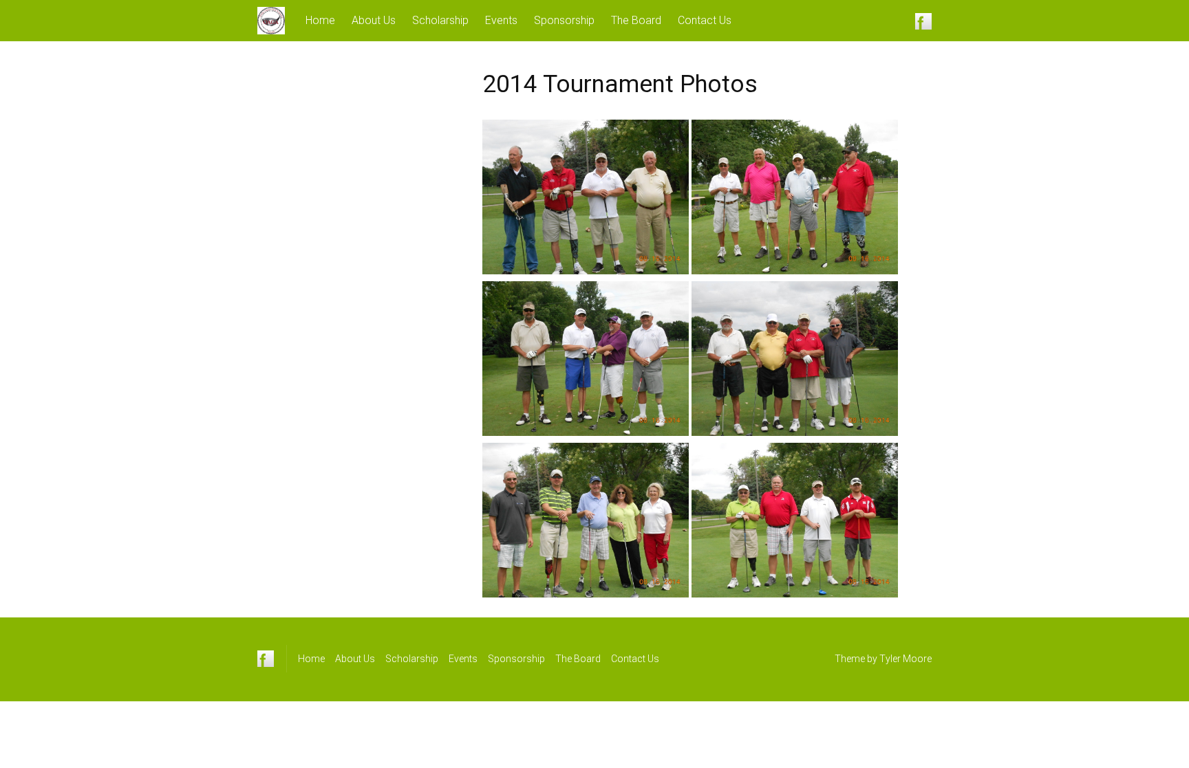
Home (320, 20)
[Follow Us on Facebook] (923, 20)
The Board (636, 20)
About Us (374, 20)
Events (501, 20)
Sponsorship (564, 20)
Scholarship (440, 20)
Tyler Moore (905, 658)
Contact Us (704, 20)
